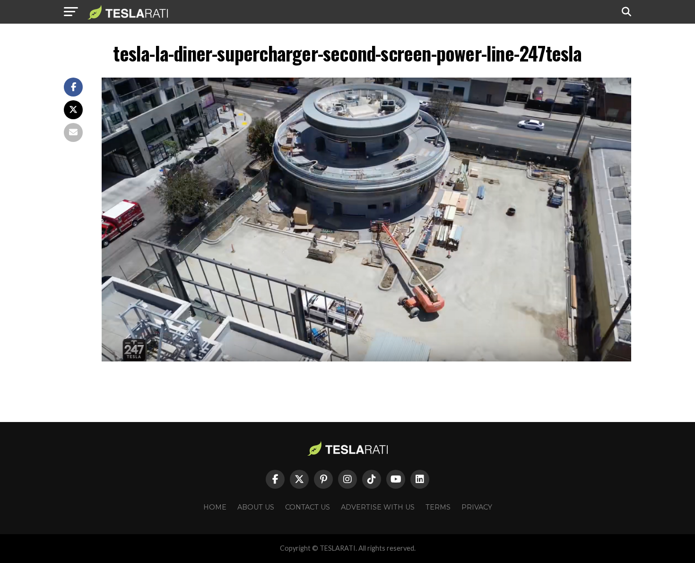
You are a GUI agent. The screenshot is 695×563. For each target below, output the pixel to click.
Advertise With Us (378, 507)
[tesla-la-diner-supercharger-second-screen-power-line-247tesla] (366, 358)
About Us (255, 507)
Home (214, 507)
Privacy (476, 507)
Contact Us (307, 507)
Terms (438, 507)
